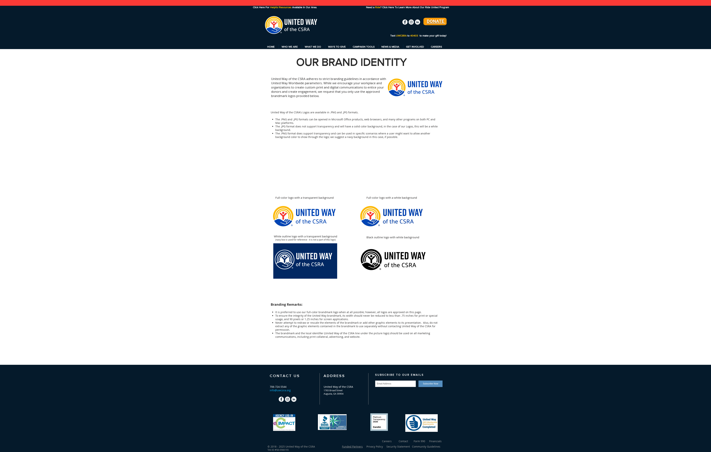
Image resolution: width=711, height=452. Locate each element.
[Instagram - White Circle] (411, 22)
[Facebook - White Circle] (405, 22)
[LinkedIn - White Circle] (417, 22)
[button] (290, 46)
